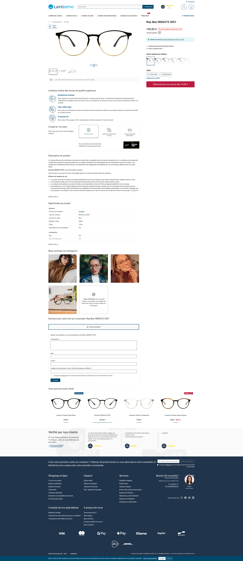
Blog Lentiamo (88, 519)
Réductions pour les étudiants (128, 496)
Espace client (88, 480)
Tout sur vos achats (54, 480)
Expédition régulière (125, 480)
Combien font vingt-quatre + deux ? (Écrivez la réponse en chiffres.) (71, 368)
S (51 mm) (153, 74)
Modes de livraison (54, 487)
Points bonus (123, 484)
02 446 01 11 (174, 484)
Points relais (52, 490)
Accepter (162, 558)
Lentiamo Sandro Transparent (139, 415)
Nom (52, 353)
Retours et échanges (90, 484)
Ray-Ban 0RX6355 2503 (102, 415)
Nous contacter (89, 525)
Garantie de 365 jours (91, 487)
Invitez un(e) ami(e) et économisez (130, 490)
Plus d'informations (150, 558)
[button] (53, 71)
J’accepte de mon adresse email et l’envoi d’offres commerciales (177, 466)
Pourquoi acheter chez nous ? (93, 522)
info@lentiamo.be (172, 486)
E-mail (53, 361)
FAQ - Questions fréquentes (92, 490)
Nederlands (191, 1)
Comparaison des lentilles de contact (60, 519)
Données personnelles (55, 499)
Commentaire (55, 339)
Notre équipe (88, 516)
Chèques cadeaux (125, 487)
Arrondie (81, 211)
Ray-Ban (66, 22)
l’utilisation (168, 465)
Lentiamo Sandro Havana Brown (175, 415)
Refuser (169, 558)
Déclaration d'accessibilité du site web (60, 496)
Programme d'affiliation (127, 499)
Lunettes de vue (57, 22)
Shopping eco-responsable (127, 502)
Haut (65, 553)
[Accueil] (49, 21)
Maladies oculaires (54, 513)
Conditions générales (55, 493)
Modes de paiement (54, 484)
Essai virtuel (54, 27)
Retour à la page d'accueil (55, 553)
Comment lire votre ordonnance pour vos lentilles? (64, 516)
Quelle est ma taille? (153, 78)
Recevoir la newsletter (187, 461)
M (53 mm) (167, 74)
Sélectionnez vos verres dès (170, 84)
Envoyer (55, 380)
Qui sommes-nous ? (90, 513)
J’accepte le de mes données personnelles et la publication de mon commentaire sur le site (82, 375)
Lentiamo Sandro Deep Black (66, 415)
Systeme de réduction (126, 493)
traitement (64, 375)
